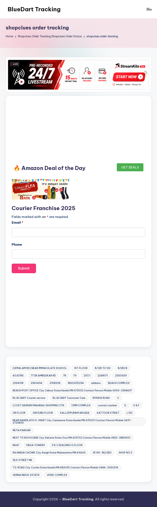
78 (64, 375)
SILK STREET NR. (23, 459)
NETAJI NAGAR (22, 430)
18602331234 (76, 382)
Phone (17, 244)
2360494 (36, 382)
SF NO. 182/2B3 (102, 452)
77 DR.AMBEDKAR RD (43, 375)
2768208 (55, 382)
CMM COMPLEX (81, 405)
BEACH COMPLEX (119, 382)
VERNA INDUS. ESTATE (26, 474)
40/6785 (18, 375)
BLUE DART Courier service (29, 397)
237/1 (87, 375)
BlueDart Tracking (34, 9)
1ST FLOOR (80, 368)
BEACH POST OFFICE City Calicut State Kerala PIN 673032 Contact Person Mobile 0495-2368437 (72, 390)
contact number (107, 405)
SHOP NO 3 (125, 452)
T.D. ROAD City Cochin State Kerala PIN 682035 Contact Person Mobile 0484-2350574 (65, 467)
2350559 (121, 375)
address (96, 382)
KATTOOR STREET (108, 412)
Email (17, 222)
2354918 (18, 382)
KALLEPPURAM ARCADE (75, 412)
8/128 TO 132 (102, 368)
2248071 (102, 375)
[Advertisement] (78, 130)
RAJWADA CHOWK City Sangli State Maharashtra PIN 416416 (49, 452)
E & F (136, 405)
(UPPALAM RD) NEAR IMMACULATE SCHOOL (40, 368)
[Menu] (148, 9)
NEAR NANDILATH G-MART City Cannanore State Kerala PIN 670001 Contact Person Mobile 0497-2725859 (72, 421)
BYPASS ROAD (101, 397)
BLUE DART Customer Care (69, 397)
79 (74, 375)
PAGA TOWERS (35, 445)
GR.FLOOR (19, 412)
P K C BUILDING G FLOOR (67, 445)
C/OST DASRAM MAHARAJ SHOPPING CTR (38, 405)
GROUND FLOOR (43, 412)
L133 (129, 412)
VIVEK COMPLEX (57, 474)
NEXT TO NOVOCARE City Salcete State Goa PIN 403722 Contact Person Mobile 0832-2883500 (71, 437)
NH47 (16, 445)
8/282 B (122, 368)
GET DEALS (130, 167)
